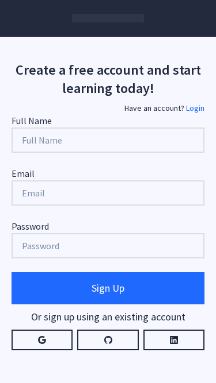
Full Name (32, 120)
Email (23, 173)
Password (30, 226)
